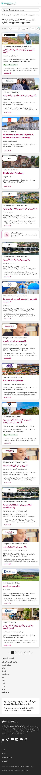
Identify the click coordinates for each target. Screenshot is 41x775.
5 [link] (28, 653)
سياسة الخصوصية (15, 770)
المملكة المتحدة (6, 665)
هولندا (3, 668)
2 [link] (16, 653)
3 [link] (20, 653)
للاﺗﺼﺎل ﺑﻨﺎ (4, 761)
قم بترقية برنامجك (7, 757)
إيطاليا (3, 686)
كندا (3, 677)
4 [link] (24, 653)
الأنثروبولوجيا (24, 29)
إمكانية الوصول (24, 770)
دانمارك (4, 671)
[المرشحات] (37, 28)
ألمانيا (3, 683)
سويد (3, 689)
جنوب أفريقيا (6, 674)
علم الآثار (33, 29)
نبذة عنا (4, 753)
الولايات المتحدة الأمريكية (9, 662)
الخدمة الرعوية (13, 29)
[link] (31, 653)
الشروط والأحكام (6, 770)
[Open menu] (37, 3)
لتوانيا (3, 680)
